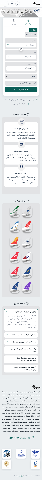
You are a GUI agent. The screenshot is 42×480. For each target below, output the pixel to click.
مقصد (31, 53)
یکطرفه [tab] (33, 30)
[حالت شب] (17, 4)
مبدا (32, 41)
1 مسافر (34, 76)
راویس (21, 476)
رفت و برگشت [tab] (31, 34)
